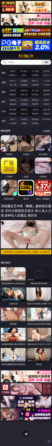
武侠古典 (46, 109)
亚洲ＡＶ (12, 81)
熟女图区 (35, 104)
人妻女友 (35, 109)
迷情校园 (12, 114)
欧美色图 (35, 100)
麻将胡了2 (13, 75)
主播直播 (35, 85)
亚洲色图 (24, 100)
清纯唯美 (24, 104)
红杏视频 (12, 123)
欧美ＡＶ (35, 81)
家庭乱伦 (24, 109)
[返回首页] (48, 441)
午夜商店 (24, 119)
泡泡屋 (24, 123)
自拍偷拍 (24, 81)
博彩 (4, 73)
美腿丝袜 (12, 104)
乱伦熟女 (35, 94)
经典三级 (24, 94)
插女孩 (12, 119)
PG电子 (13, 71)
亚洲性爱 (12, 90)
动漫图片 (46, 100)
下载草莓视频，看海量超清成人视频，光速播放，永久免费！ (26, 252)
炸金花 (24, 75)
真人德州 (24, 71)
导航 (4, 121)
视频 (4, 82)
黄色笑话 (35, 114)
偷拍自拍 (24, 90)
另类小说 (24, 114)
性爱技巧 (46, 114)
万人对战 (35, 71)
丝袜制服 (24, 85)
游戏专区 (46, 71)
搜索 (46, 62)
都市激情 (12, 109)
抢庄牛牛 (46, 75)
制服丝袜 (12, 94)
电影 (4, 92)
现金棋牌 (35, 75)
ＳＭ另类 (46, 85)
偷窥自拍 (12, 100)
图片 (4, 101)
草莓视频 (35, 119)
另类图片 (46, 104)
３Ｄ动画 (46, 81)
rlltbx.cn (26, 56)
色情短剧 (35, 123)
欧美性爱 (46, 90)
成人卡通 (35, 90)
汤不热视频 (46, 119)
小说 (4, 111)
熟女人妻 (12, 85)
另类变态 (46, 94)
